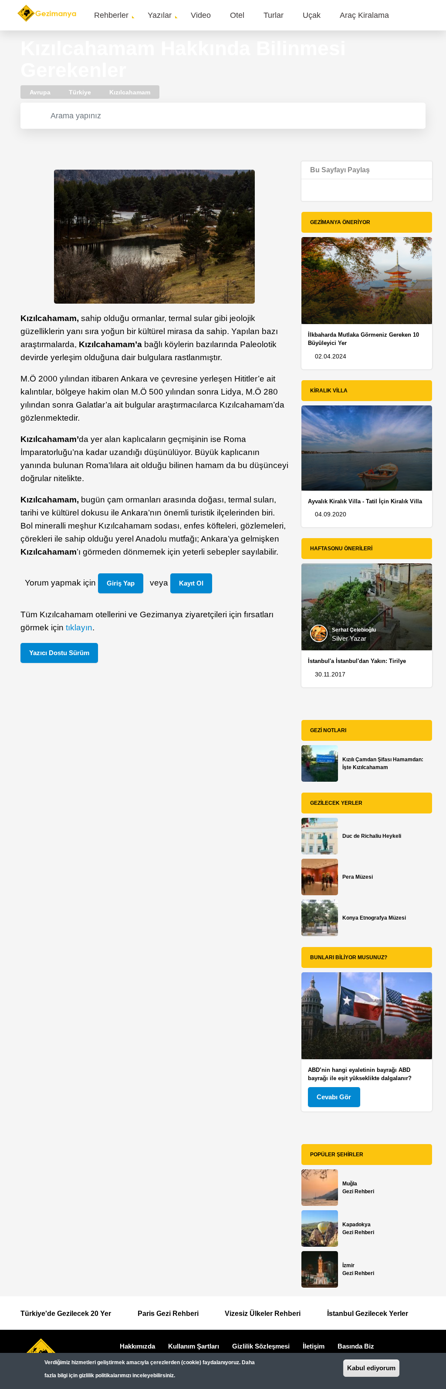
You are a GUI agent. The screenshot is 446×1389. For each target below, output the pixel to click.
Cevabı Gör (334, 1097)
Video (201, 15)
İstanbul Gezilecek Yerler (367, 1313)
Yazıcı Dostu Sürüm (59, 652)
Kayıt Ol (191, 583)
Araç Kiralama (364, 15)
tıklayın (79, 627)
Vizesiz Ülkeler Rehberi (263, 1313)
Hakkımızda (137, 1346)
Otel (237, 15)
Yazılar (160, 15)
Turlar (274, 15)
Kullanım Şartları (193, 1346)
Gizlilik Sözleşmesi (261, 1346)
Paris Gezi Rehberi (168, 1313)
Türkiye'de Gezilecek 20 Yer (65, 1313)
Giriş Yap (121, 583)
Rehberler (111, 15)
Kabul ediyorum (371, 1368)
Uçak (312, 15)
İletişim (313, 1346)
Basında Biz (356, 1346)
